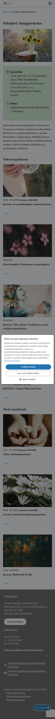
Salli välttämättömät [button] (28, 373)
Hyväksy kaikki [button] (28, 367)
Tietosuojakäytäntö (12, 361)
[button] (27, 379)
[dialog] (27, 359)
